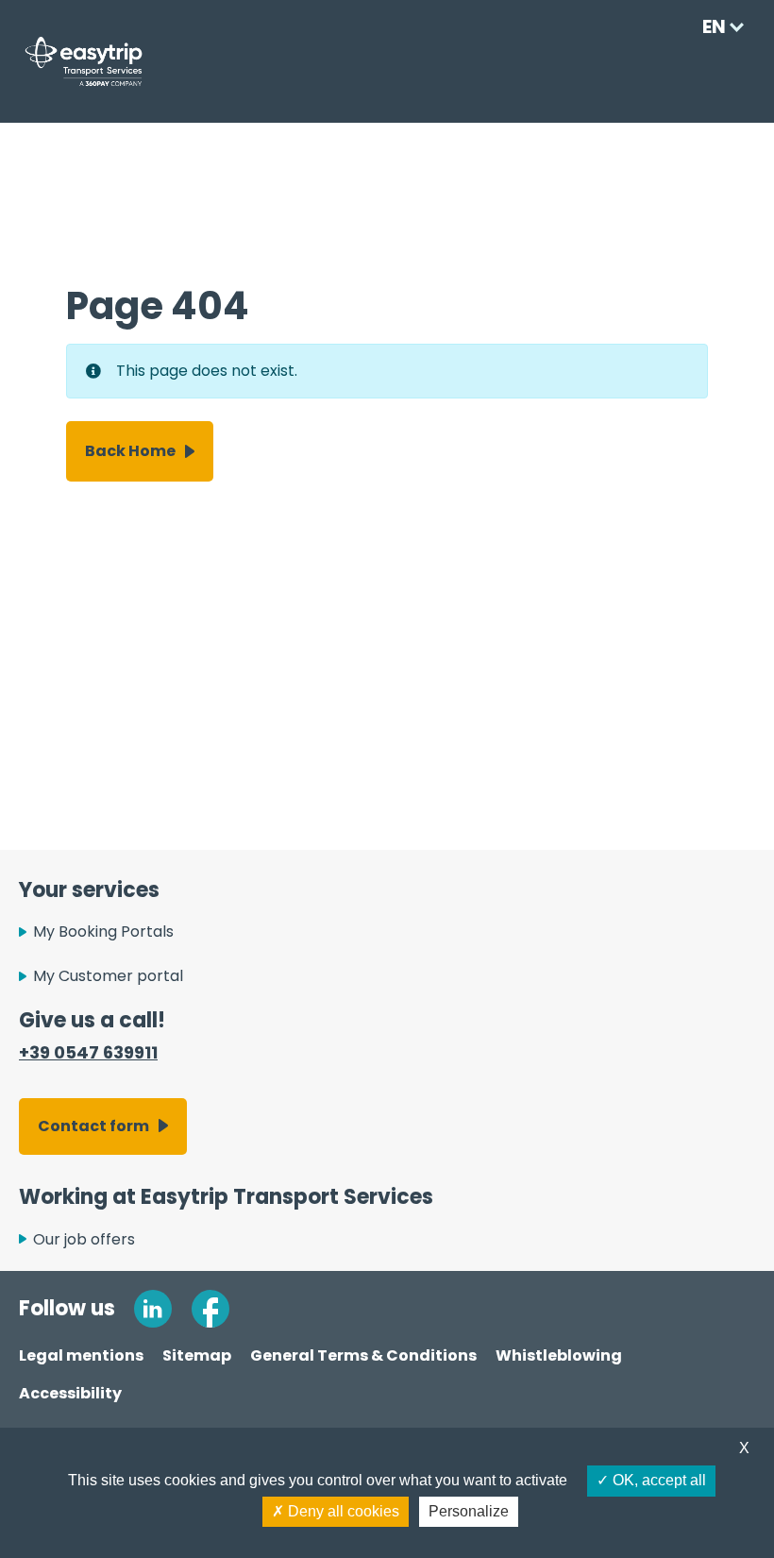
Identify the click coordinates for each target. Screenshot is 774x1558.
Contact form (93, 1126)
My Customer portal (108, 976)
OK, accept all (657, 1480)
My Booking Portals (103, 931)
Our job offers (84, 1239)
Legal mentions (81, 1355)
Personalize (469, 1511)
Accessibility (70, 1393)
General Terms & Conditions (363, 1355)
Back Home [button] (130, 451)
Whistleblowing (559, 1355)
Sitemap (196, 1355)
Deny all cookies (341, 1511)
